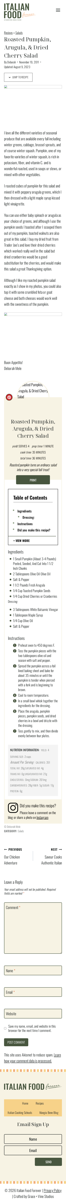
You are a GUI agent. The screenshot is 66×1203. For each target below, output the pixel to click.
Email (10, 992)
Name (10, 970)
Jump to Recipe (20, 77)
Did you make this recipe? (33, 530)
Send (48, 1162)
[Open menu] (58, 10)
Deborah (11, 62)
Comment (13, 907)
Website (11, 1013)
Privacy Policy (53, 1190)
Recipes (8, 32)
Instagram (42, 817)
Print (33, 480)
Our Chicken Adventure (13, 856)
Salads (19, 32)
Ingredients (24, 511)
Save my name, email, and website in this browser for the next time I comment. (32, 1028)
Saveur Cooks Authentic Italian (51, 856)
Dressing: (29, 517)
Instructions (25, 523)
